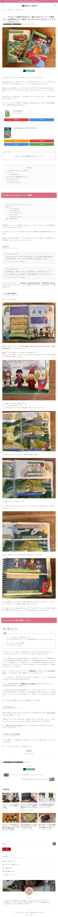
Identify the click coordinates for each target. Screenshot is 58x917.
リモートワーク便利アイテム (11, 864)
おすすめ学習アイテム (10, 861)
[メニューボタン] (3, 5)
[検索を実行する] (54, 843)
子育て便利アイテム (7, 24)
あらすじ (11, 172)
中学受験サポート (8, 868)
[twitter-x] (29, 910)
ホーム (27, 912)
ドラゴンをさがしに (18, 111)
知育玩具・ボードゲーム (16, 24)
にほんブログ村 (29, 753)
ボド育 (26, 762)
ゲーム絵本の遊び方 (13, 174)
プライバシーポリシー (20, 912)
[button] (24, 71)
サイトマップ (40, 912)
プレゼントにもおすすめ (14, 182)
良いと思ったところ (13, 178)
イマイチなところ (13, 180)
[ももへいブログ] (29, 5)
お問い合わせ (33, 912)
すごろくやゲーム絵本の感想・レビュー (17, 176)
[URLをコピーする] (33, 71)
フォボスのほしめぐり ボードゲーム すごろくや (25, 128)
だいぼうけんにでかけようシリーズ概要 (17, 170)
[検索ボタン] (55, 5)
